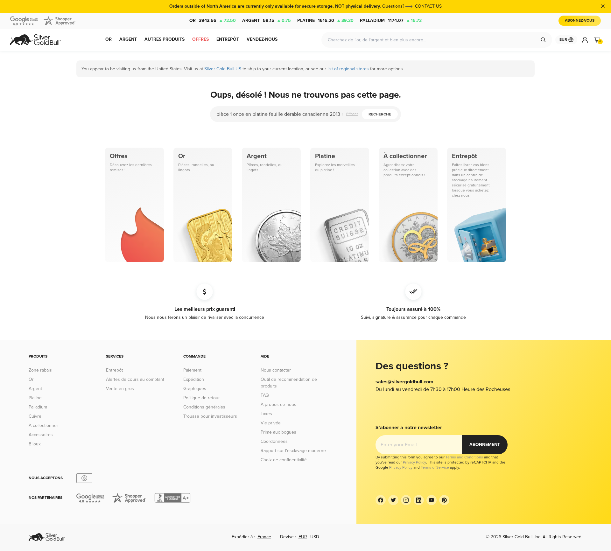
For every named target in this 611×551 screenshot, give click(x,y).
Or (212, 20)
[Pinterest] (444, 500)
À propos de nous (278, 404)
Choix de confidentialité (284, 460)
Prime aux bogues (278, 432)
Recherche (380, 114)
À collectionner (43, 425)
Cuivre (35, 416)
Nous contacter (276, 370)
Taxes (266, 413)
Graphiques (194, 388)
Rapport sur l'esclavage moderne (293, 450)
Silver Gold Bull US (222, 69)
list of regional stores (348, 69)
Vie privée (271, 423)
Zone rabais (40, 370)
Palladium (391, 20)
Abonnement (484, 444)
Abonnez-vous (579, 20)
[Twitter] (393, 500)
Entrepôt (114, 370)
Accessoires (41, 434)
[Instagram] (406, 500)
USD (314, 537)
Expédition (193, 379)
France (264, 537)
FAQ (265, 395)
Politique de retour (201, 398)
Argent (266, 20)
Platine (325, 20)
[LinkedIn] (419, 500)
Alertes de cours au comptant (135, 379)
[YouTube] (431, 500)
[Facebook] (381, 500)
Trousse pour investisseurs (210, 416)
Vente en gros (120, 388)
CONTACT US (428, 6)
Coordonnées (274, 441)
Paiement (192, 370)
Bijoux (35, 444)
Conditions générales (204, 407)
